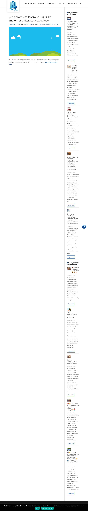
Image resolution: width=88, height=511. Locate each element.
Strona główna (29, 3)
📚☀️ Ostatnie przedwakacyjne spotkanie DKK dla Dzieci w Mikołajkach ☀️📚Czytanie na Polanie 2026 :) (73, 457)
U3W (59, 3)
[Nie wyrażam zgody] (86, 507)
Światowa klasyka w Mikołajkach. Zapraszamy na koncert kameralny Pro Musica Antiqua (72, 218)
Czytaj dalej (71, 60)
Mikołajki (55, 24)
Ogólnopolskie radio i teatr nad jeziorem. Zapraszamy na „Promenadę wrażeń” (72, 25)
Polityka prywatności (47, 508)
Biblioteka (51, 3)
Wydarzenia (41, 3)
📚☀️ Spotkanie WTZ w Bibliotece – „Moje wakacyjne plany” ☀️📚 (73, 407)
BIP (64, 3)
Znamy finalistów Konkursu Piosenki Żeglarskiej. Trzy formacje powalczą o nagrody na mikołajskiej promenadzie (73, 163)
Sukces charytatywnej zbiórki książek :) (72, 361)
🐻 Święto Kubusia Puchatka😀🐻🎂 (75, 270)
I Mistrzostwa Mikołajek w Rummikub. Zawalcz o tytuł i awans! (72, 115)
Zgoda (37, 508)
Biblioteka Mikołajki (28, 24)
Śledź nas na (72, 3)
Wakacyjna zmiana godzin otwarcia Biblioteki (72, 315)
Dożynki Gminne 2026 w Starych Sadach (74, 69)
